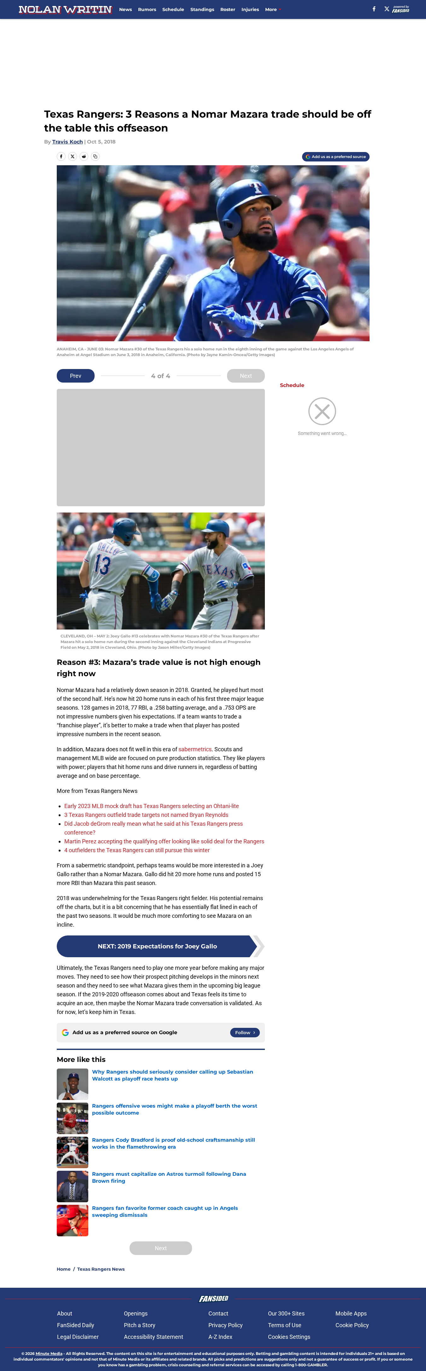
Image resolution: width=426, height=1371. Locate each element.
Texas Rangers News (101, 1269)
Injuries (250, 9)
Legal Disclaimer (78, 1336)
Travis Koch (67, 142)
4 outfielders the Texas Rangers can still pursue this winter (137, 850)
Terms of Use (284, 1325)
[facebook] (374, 8)
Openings (136, 1313)
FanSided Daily (75, 1325)
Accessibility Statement (153, 1336)
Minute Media (49, 1353)
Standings (202, 9)
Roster (227, 9)
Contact (218, 1313)
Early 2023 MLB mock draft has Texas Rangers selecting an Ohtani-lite (151, 806)
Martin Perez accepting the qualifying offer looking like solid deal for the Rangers (164, 841)
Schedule (173, 9)
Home (64, 1269)
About (64, 1313)
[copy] (95, 156)
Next (246, 375)
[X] (386, 8)
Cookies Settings (289, 1336)
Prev (75, 375)
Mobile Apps (351, 1313)
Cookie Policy (352, 1325)
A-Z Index (220, 1336)
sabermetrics (195, 749)
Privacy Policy (225, 1325)
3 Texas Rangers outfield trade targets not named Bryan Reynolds (146, 814)
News (125, 9)
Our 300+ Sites (286, 1313)
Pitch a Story (139, 1325)
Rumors (147, 9)
